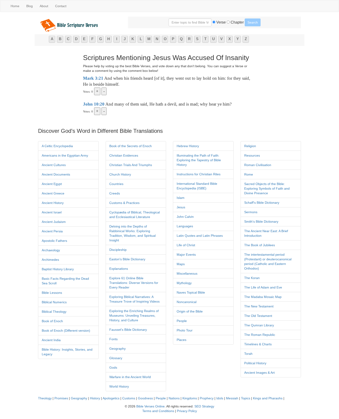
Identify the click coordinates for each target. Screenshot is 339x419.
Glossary (115, 358)
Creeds (114, 193)
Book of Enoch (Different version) (66, 330)
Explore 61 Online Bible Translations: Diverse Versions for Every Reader (133, 282)
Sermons (250, 212)
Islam (180, 198)
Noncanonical (186, 302)
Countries (116, 184)
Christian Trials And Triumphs (130, 165)
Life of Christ (186, 245)
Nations (174, 398)
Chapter (237, 22)
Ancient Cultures (54, 165)
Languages (185, 226)
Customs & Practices (124, 203)
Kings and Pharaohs (268, 398)
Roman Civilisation (257, 165)
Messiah (232, 398)
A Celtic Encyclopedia (57, 146)
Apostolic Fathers (54, 241)
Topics (245, 398)
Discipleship (118, 250)
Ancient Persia (52, 231)
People (182, 321)
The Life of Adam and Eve (263, 287)
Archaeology (51, 250)
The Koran (252, 278)
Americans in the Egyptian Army (65, 155)
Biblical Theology (54, 311)
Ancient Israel (52, 212)
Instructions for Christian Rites (198, 174)
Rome (248, 174)
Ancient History (53, 203)
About (44, 6)
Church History (120, 174)
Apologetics (111, 398)
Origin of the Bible (190, 311)
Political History (255, 363)
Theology (45, 398)
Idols (219, 398)
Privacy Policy (187, 411)
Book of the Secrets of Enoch (130, 146)
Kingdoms (189, 398)
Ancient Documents (56, 174)
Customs (128, 398)
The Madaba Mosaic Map (263, 297)
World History (119, 386)
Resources (252, 155)
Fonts (113, 339)
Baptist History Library (58, 269)
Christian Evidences (123, 155)
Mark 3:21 (93, 78)
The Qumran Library (259, 325)
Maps (181, 264)
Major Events (186, 254)
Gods (113, 367)
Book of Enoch (52, 321)
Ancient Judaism (54, 222)
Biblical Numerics (54, 302)
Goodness (145, 398)
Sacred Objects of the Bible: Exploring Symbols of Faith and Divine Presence (267, 188)
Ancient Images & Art (259, 372)
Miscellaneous (187, 273)
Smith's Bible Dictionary (261, 221)
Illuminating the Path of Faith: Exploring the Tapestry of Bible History (199, 160)
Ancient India (51, 340)
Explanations (118, 268)
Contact (60, 6)
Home (15, 6)
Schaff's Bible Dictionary (261, 202)
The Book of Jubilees (259, 245)
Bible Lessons (52, 293)
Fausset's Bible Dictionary (128, 329)
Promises (61, 398)
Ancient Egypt (52, 184)
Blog (29, 6)
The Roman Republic (259, 335)
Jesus (181, 207)
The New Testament (259, 306)
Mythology (184, 283)
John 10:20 (93, 104)
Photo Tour (185, 330)
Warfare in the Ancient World (130, 377)
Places (181, 340)
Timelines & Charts (258, 344)
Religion (250, 146)
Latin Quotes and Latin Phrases (200, 235)
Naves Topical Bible (191, 292)
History (95, 398)
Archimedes (50, 259)
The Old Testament (258, 316)
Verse (220, 22)
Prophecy (207, 398)
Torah (248, 353)
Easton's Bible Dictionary (127, 259)
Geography (117, 348)
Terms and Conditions (158, 411)
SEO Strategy (204, 406)
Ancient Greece (53, 193)
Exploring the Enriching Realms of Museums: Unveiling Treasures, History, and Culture (134, 315)
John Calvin (185, 217)
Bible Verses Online (150, 406)
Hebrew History (188, 146)
